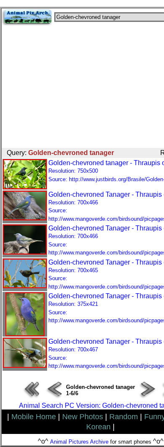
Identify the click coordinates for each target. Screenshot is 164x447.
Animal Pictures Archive (79, 442)
